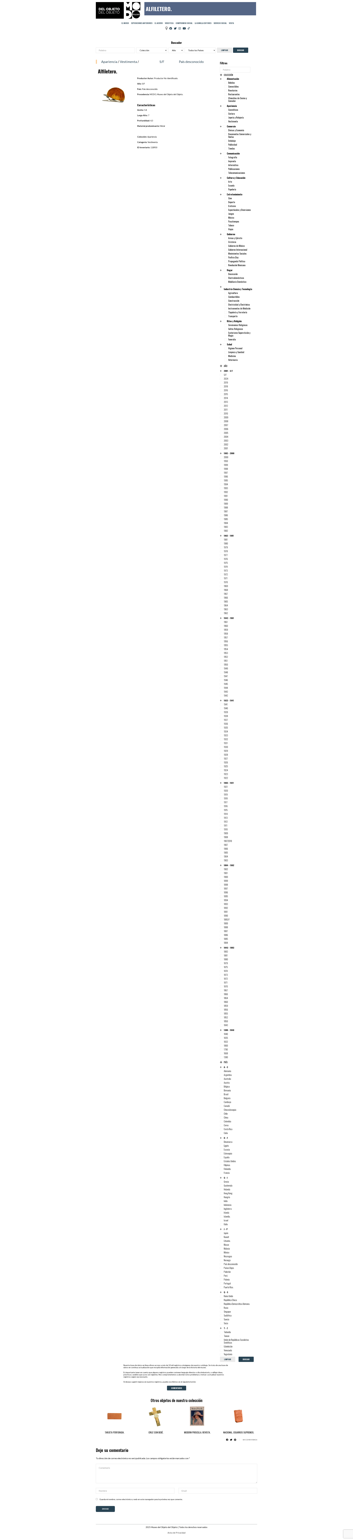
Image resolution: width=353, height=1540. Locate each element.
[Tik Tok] (189, 28)
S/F (162, 62)
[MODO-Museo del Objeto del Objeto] (118, 10)
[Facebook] (170, 28)
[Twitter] (175, 28)
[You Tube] (184, 28)
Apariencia (109, 62)
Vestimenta (128, 62)
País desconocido (191, 62)
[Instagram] (179, 28)
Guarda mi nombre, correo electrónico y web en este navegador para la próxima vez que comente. (141, 1499)
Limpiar (224, 50)
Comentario (176, 1388)
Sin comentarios (250, 1440)
